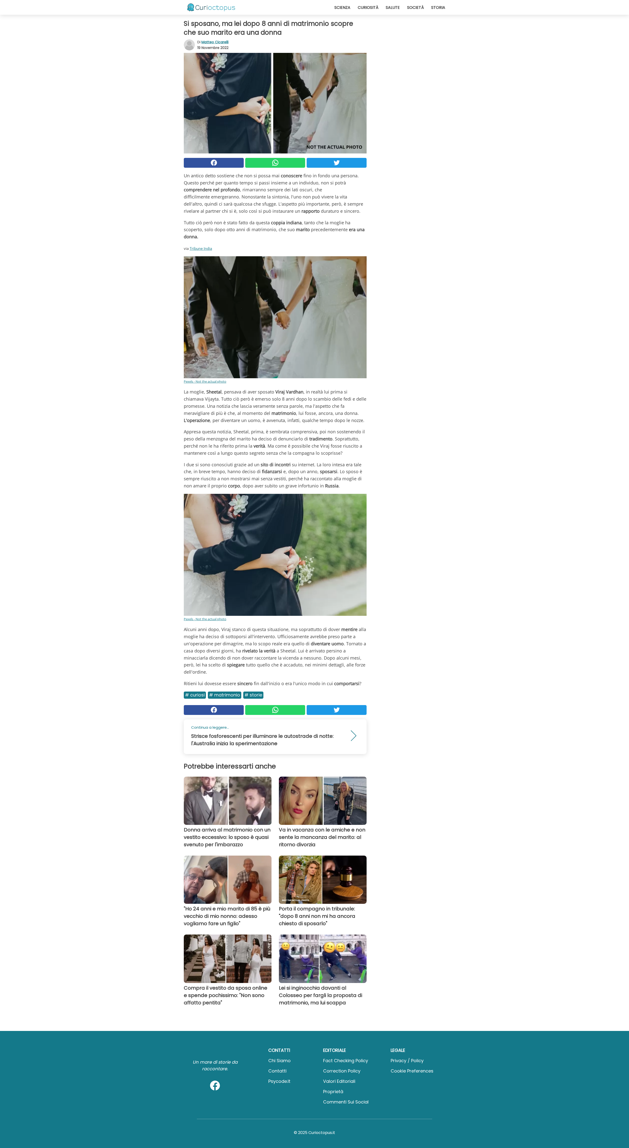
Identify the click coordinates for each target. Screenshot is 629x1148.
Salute (393, 7)
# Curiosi (195, 695)
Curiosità (368, 7)
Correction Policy (341, 1071)
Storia (438, 7)
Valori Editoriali (339, 1081)
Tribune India (201, 248)
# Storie (253, 695)
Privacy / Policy (407, 1060)
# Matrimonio (224, 695)
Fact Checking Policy (345, 1060)
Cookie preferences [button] (412, 1071)
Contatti (277, 1071)
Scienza (342, 7)
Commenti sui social (346, 1102)
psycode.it (279, 1081)
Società (415, 7)
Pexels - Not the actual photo (205, 381)
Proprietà (333, 1091)
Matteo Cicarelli (215, 42)
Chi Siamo (279, 1060)
